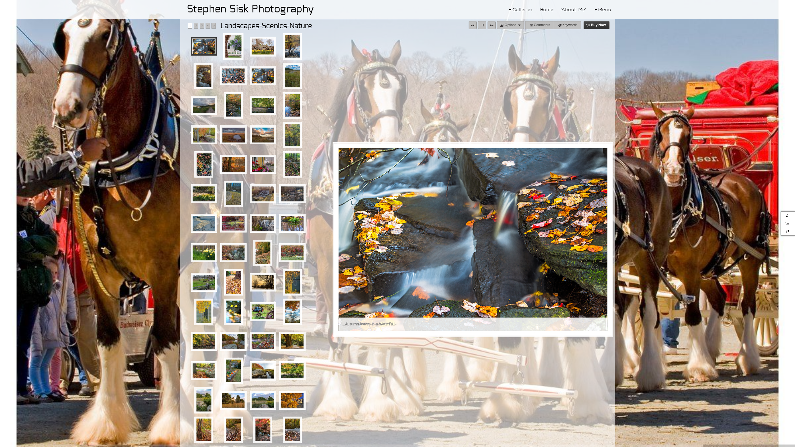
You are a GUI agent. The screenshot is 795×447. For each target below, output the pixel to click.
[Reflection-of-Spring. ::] (263, 223)
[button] (473, 25)
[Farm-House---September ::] (263, 400)
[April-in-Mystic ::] (204, 282)
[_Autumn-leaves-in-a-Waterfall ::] (263, 76)
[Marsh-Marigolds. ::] (292, 223)
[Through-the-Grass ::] (233, 400)
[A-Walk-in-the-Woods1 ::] (292, 164)
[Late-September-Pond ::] (263, 252)
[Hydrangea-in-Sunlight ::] (292, 282)
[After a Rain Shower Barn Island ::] (263, 135)
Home (546, 9)
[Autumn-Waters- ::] (292, 105)
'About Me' (573, 9)
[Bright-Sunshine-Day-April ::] (233, 193)
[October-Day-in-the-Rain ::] (204, 341)
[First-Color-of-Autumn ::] (263, 429)
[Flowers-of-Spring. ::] (204, 253)
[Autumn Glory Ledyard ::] (292, 135)
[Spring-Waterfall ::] (263, 194)
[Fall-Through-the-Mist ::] (263, 341)
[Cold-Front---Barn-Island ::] (204, 105)
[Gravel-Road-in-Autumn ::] (204, 429)
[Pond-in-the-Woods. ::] (233, 253)
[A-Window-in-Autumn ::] (204, 311)
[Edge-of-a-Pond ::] (292, 429)
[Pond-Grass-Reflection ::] (233, 223)
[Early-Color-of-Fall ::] (292, 371)
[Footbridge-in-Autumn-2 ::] (204, 135)
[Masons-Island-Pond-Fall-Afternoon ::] (233, 341)
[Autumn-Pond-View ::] (233, 311)
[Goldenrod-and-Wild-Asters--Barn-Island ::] (292, 76)
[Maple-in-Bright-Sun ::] (292, 400)
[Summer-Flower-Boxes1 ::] (263, 164)
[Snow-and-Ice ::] (204, 223)
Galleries (522, 9)
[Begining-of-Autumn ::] (263, 105)
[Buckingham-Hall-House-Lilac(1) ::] (233, 46)
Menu (604, 9)
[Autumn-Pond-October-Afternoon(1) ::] (292, 46)
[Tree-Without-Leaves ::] (292, 311)
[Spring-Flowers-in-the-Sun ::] (204, 194)
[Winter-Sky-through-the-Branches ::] (263, 282)
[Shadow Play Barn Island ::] (233, 135)
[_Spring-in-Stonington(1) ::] (263, 46)
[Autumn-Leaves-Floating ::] (233, 76)
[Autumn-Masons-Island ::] (204, 371)
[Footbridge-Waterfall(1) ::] (204, 76)
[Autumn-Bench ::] (292, 253)
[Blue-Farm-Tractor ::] (263, 312)
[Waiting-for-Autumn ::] (204, 400)
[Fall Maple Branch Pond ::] (204, 164)
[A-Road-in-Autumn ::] (292, 341)
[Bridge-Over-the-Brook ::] (292, 194)
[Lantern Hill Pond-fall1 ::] (233, 164)
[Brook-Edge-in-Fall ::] (233, 105)
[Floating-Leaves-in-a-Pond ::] (233, 429)
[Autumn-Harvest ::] (233, 370)
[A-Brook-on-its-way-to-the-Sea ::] (263, 371)
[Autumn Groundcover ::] (233, 282)
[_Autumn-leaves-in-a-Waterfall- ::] (204, 46)
